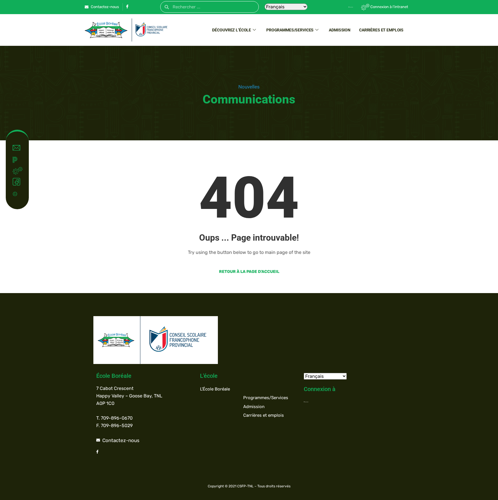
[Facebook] (127, 7)
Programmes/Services (290, 30)
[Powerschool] (340, 7)
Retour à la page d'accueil (249, 271)
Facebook (23, 182)
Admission (339, 30)
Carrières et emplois (381, 30)
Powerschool (20, 159)
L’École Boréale (215, 389)
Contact (23, 148)
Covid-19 (20, 193)
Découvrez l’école (231, 30)
